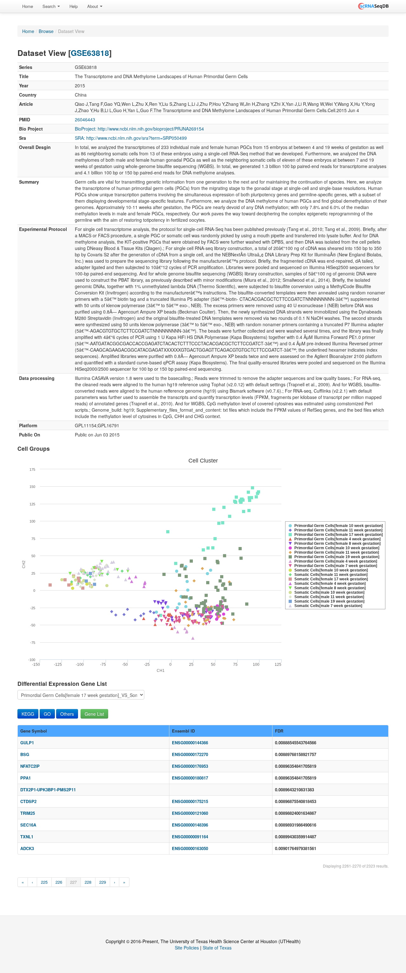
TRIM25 (27, 813)
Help (73, 6)
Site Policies (187, 947)
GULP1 (27, 743)
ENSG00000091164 (190, 837)
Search (50, 6)
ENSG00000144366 (190, 743)
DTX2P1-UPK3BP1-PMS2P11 (48, 790)
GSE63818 (90, 52)
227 (73, 882)
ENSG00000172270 (190, 754)
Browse (46, 31)
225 (44, 882)
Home (27, 6)
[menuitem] (27, 6)
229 (102, 882)
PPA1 (25, 778)
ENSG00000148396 (190, 825)
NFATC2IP (30, 766)
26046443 (85, 119)
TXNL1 (26, 837)
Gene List (94, 714)
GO (47, 714)
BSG (24, 754)
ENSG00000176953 (190, 766)
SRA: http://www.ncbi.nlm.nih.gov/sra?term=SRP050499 (131, 138)
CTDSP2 (28, 801)
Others (67, 714)
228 (88, 882)
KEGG (28, 714)
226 (59, 882)
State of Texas (217, 947)
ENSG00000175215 (190, 801)
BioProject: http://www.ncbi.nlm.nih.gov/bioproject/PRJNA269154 (139, 128)
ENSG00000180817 (190, 778)
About (93, 6)
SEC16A (28, 825)
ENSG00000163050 (190, 848)
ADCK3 (27, 848)
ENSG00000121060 (190, 813)
